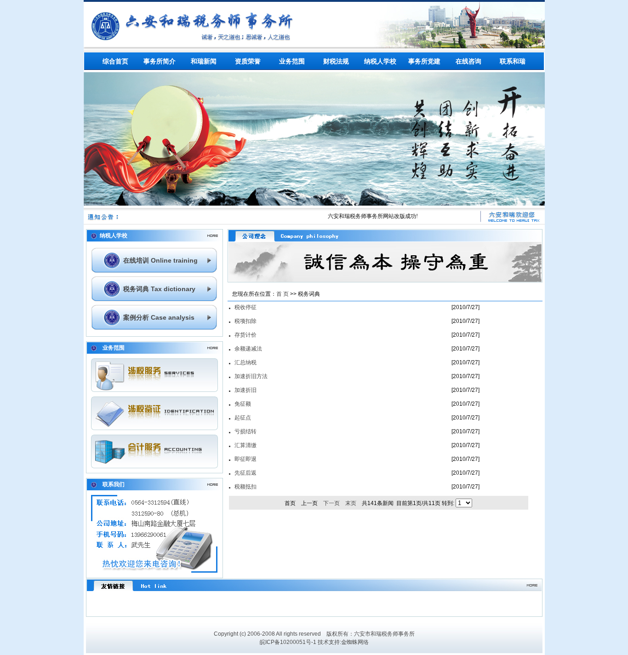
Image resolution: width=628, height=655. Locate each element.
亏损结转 (245, 431)
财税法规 (336, 61)
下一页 (331, 503)
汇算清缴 (245, 445)
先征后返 (245, 473)
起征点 (242, 417)
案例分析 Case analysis (158, 317)
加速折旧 (245, 390)
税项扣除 (245, 321)
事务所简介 (159, 61)
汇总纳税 (245, 362)
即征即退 (245, 459)
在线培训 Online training (160, 260)
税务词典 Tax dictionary (159, 289)
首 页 (282, 294)
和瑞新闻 (204, 61)
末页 (350, 503)
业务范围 (292, 61)
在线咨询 (468, 61)
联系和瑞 (512, 61)
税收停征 (245, 307)
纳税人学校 (380, 61)
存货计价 (245, 335)
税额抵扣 (245, 486)
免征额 (242, 404)
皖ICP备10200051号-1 (288, 642)
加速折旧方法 (251, 376)
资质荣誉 (248, 61)
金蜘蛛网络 (355, 642)
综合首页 (115, 61)
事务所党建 (424, 61)
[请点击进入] (154, 390)
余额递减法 (248, 348)
